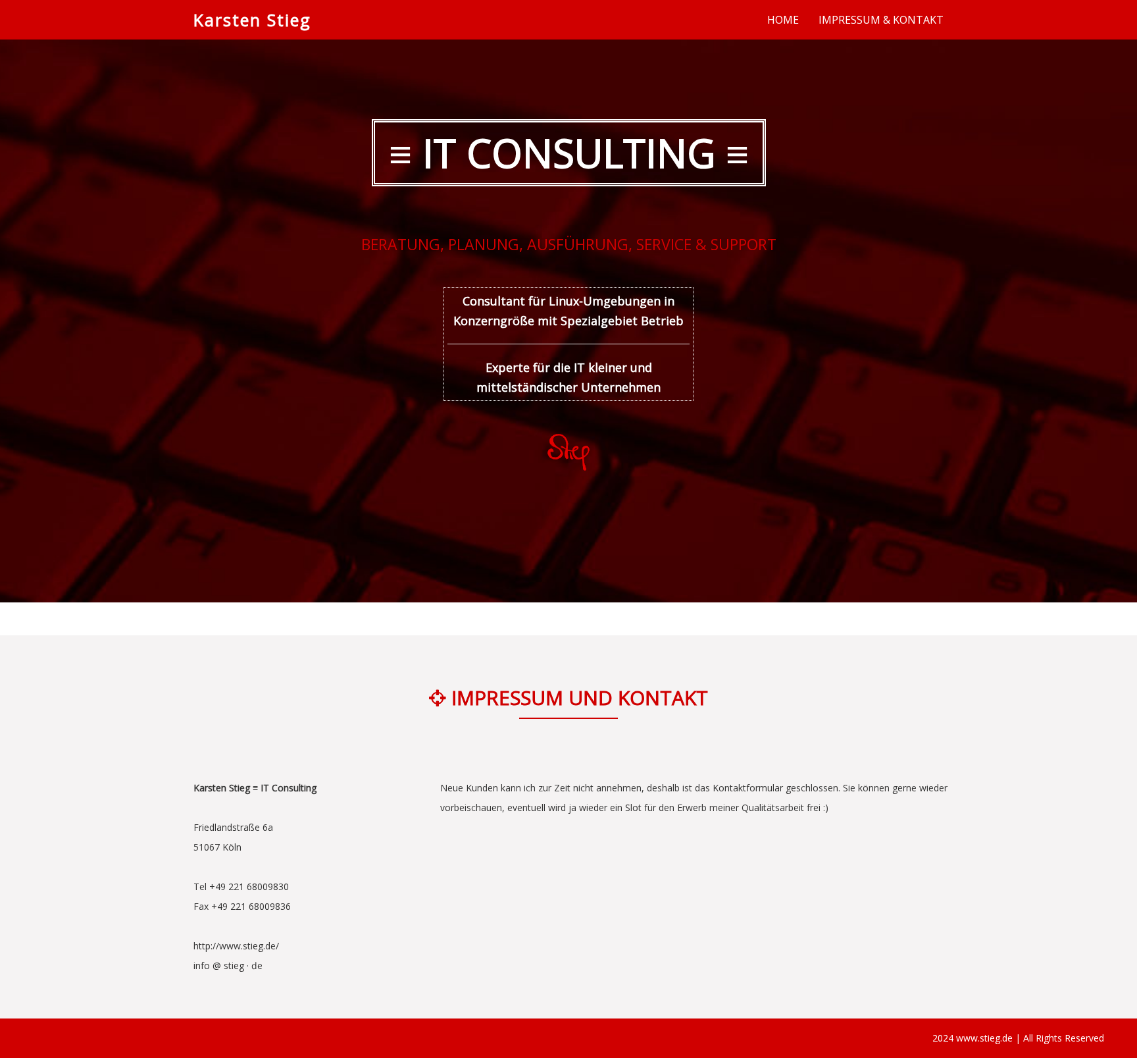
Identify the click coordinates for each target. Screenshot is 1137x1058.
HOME (783, 20)
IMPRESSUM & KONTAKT (881, 20)
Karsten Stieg (252, 20)
